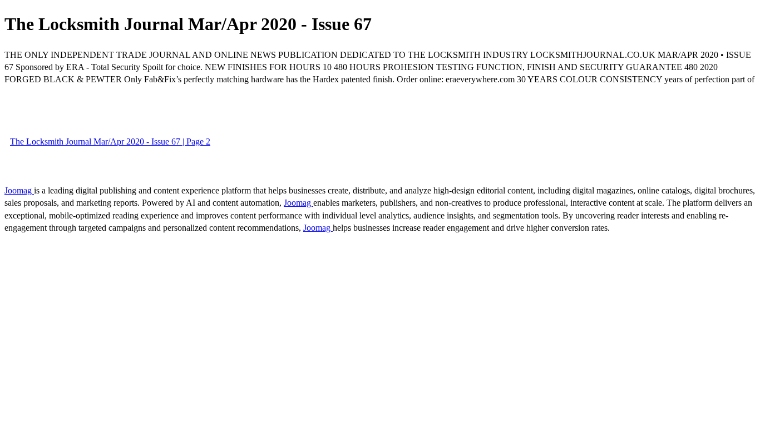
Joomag (19, 190)
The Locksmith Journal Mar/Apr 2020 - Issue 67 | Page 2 (110, 141)
